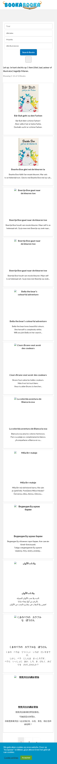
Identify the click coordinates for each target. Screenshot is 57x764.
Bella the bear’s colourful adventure (28, 321)
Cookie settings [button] (11, 758)
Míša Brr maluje (28, 482)
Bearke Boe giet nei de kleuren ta (28, 169)
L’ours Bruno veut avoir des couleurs (28, 375)
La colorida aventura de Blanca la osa (28, 428)
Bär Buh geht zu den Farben (28, 115)
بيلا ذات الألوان (28, 593)
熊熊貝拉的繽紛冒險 (28, 707)
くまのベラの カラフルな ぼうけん (28, 646)
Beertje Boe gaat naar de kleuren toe (28, 220)
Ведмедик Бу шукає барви (28, 536)
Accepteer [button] (26, 758)
